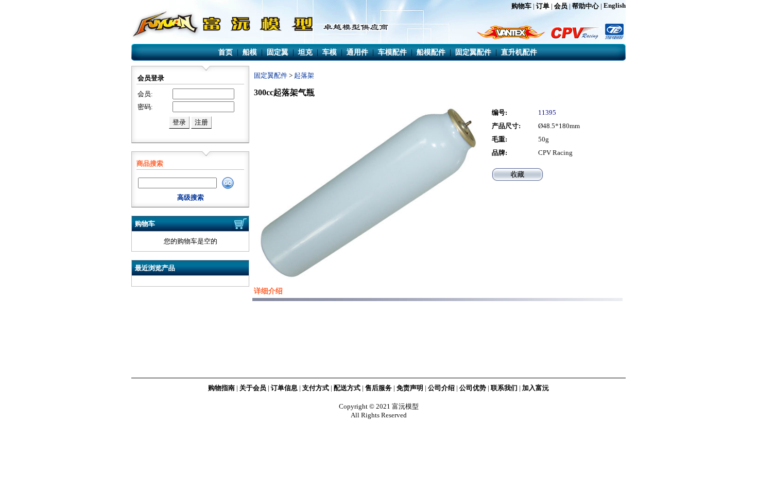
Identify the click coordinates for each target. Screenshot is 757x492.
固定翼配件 (270, 75)
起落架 (304, 75)
